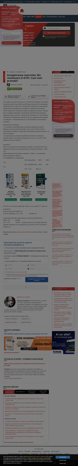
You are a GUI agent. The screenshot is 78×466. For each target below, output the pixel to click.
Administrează (62, 460)
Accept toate (63, 457)
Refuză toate (63, 463)
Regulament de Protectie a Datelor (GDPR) (38, 456)
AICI (48, 461)
